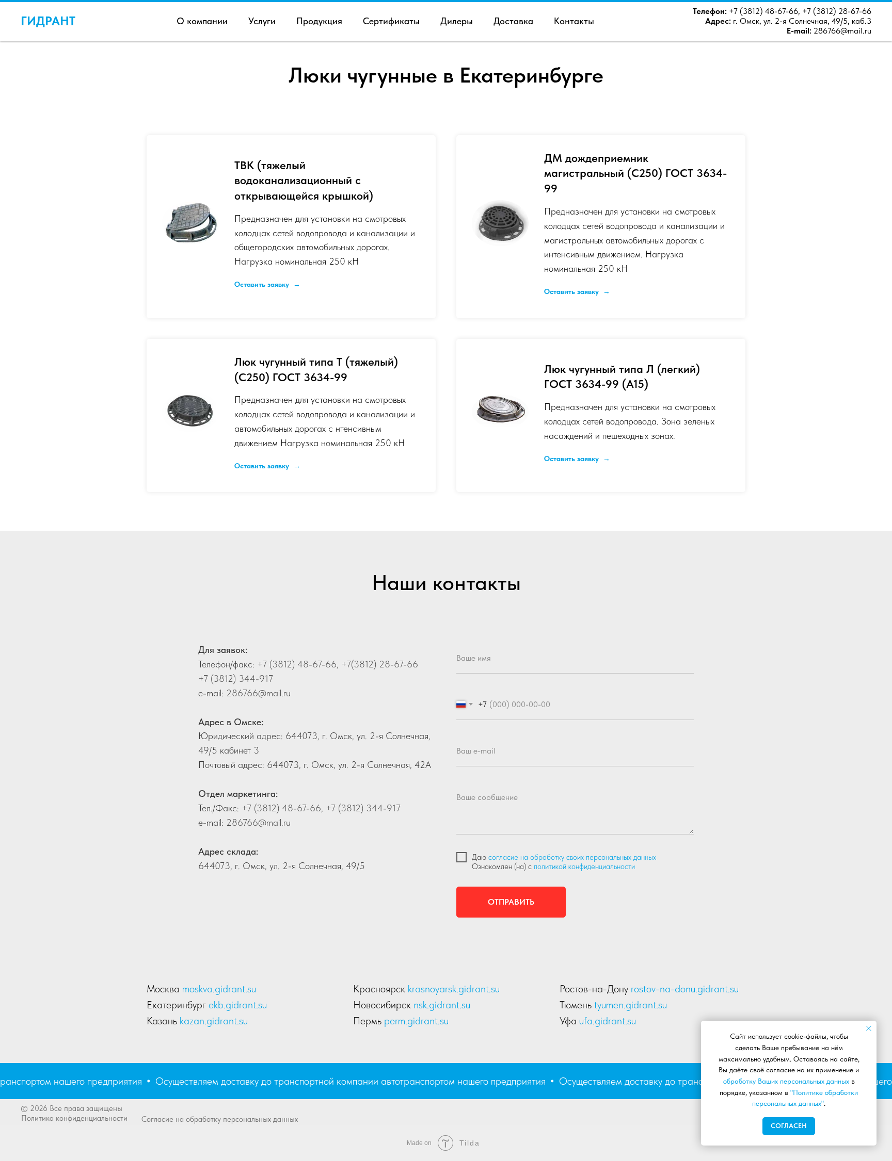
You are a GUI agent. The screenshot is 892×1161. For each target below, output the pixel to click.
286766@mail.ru (842, 31)
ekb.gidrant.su (238, 1005)
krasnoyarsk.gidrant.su (454, 989)
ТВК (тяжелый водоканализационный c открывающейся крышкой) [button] (303, 180)
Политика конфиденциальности (74, 1118)
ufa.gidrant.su (607, 1021)
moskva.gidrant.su (219, 989)
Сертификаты (391, 20)
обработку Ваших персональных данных (786, 1081)
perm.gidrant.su (416, 1021)
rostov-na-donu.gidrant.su (685, 989)
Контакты (574, 20)
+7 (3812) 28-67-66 (836, 11)
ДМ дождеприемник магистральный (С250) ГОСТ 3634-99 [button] (635, 173)
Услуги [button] (262, 20)
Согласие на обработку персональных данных (219, 1119)
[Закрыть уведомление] (869, 1028)
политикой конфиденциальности (584, 866)
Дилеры (456, 20)
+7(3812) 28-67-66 (378, 664)
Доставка (513, 20)
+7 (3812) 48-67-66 (762, 11)
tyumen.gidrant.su (630, 1005)
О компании (202, 20)
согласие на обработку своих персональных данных (572, 857)
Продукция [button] (319, 20)
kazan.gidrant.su (214, 1021)
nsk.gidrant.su (441, 1005)
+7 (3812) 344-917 (235, 678)
